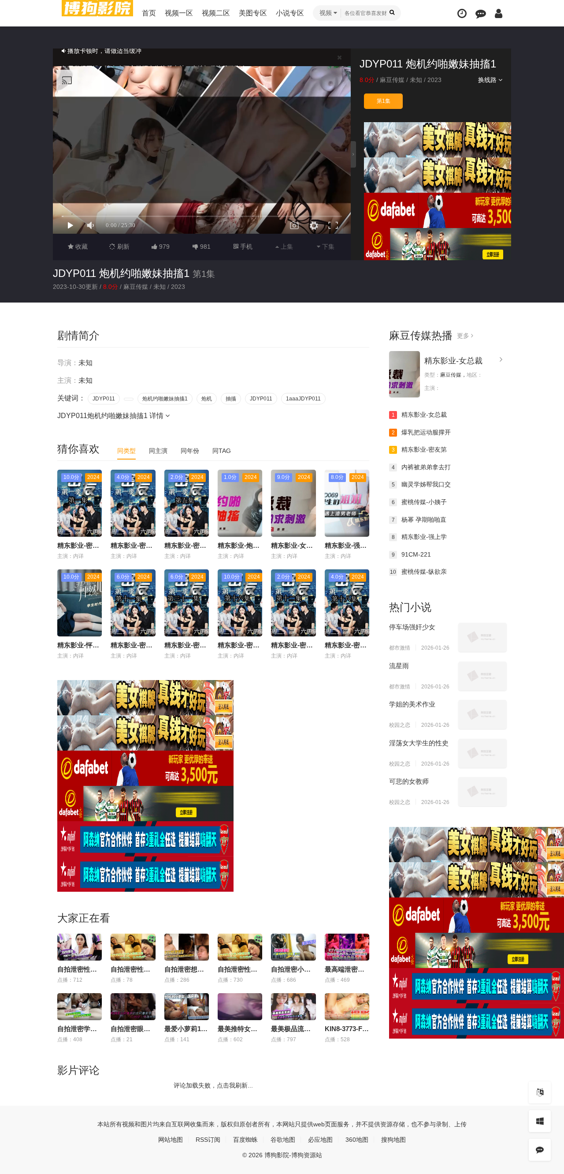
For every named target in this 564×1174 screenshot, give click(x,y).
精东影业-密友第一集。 (91, 545)
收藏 (81, 246)
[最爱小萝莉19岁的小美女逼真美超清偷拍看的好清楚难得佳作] (186, 1006)
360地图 (356, 1139)
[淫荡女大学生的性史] (482, 753)
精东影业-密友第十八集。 (362, 645)
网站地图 (170, 1139)
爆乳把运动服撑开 (421, 432)
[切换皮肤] (540, 1121)
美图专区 (253, 13)
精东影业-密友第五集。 (198, 545)
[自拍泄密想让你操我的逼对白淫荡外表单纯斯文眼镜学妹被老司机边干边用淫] (186, 947)
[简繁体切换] (540, 1092)
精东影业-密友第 (419, 449)
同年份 (190, 450)
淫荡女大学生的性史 (419, 743)
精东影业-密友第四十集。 (148, 545)
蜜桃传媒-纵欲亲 (418, 571)
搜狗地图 (393, 1139)
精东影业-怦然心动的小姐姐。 (101, 645)
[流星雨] (482, 676)
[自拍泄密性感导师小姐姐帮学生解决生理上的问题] (79, 947)
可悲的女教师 (409, 781)
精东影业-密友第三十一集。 (205, 645)
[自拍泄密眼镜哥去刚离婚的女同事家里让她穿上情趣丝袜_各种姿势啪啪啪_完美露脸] (133, 1006)
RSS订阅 (208, 1139)
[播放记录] (462, 13)
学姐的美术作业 (412, 704)
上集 (286, 246)
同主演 (158, 450)
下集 (327, 246)
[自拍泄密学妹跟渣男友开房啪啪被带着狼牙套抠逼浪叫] (79, 1006)
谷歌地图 (283, 1139)
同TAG (221, 450)
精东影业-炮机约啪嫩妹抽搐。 (262, 545)
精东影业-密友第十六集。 (255, 645)
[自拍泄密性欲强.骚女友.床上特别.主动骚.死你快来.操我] (133, 947)
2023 (434, 79)
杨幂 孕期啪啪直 (419, 519)
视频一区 (179, 13)
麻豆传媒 (392, 79)
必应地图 (320, 1139)
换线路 (488, 79)
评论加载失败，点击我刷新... (213, 1085)
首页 (149, 13)
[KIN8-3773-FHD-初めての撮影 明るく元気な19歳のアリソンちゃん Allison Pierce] (347, 1006)
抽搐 (231, 399)
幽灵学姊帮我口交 (421, 484)
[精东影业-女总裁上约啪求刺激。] (404, 374)
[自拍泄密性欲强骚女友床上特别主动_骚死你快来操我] (240, 947)
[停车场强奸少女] (482, 637)
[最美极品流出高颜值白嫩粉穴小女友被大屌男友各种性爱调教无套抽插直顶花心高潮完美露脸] (293, 1006)
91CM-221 (411, 554)
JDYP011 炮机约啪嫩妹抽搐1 (121, 273)
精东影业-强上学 (419, 536)
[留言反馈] (480, 13)
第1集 (383, 101)
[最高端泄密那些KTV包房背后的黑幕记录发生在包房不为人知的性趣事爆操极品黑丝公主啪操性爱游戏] (347, 947)
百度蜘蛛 (245, 1139)
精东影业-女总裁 (453, 360)
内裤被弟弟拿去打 (421, 467)
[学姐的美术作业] (482, 714)
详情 (157, 415)
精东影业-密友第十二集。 (308, 645)
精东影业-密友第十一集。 (148, 645)
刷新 (122, 246)
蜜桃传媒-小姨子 (419, 501)
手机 (245, 246)
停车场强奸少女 (412, 627)
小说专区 (290, 13)
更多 (464, 335)
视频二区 (216, 13)
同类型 (126, 450)
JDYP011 (104, 399)
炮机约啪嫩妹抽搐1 (165, 399)
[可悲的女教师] (482, 791)
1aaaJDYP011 (303, 399)
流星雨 (399, 665)
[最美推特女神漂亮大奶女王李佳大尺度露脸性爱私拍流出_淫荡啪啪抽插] (240, 1006)
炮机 (206, 399)
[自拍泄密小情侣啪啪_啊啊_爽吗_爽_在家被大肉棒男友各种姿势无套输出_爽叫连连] (293, 947)
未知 (416, 79)
